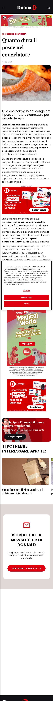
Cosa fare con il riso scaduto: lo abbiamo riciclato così (23, 491)
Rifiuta (26, 304)
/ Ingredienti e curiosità (14, 34)
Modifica (26, 291)
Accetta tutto (26, 297)
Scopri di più (15, 436)
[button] (4, 8)
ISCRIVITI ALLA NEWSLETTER (26, 568)
